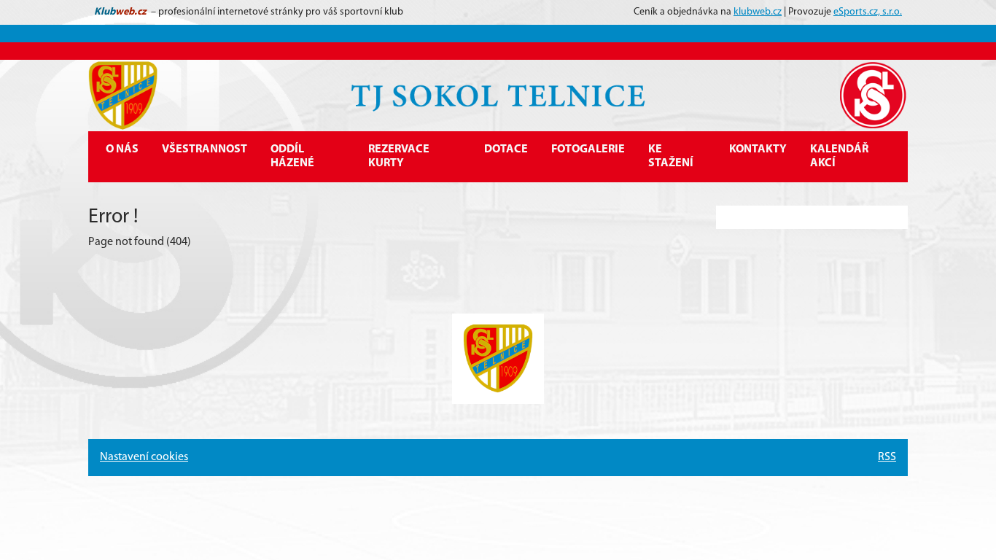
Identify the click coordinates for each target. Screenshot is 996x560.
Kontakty (758, 149)
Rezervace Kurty (398, 156)
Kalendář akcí (839, 156)
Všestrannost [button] (204, 149)
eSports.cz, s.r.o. (867, 12)
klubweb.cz (758, 12)
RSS (887, 457)
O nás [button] (122, 149)
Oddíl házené (292, 156)
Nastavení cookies (144, 457)
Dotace (506, 149)
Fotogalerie (588, 149)
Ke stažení (670, 156)
